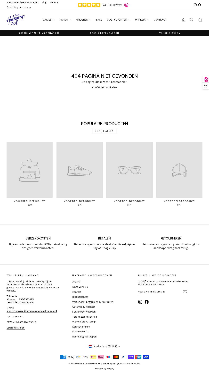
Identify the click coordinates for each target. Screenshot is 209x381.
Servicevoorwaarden (84, 311)
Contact (160, 20)
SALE (99, 20)
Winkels (140, 20)
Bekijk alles (104, 131)
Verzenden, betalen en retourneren (92, 301)
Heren (63, 20)
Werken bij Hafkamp (84, 321)
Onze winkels (80, 286)
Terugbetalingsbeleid (84, 316)
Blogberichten (80, 296)
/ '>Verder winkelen (104, 87)
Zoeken (76, 282)
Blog (44, 2)
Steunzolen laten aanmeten (22, 2)
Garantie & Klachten (84, 306)
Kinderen (82, 20)
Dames (47, 20)
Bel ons (54, 2)
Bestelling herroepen (19, 7)
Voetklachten (117, 20)
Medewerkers (80, 331)
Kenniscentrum (81, 326)
